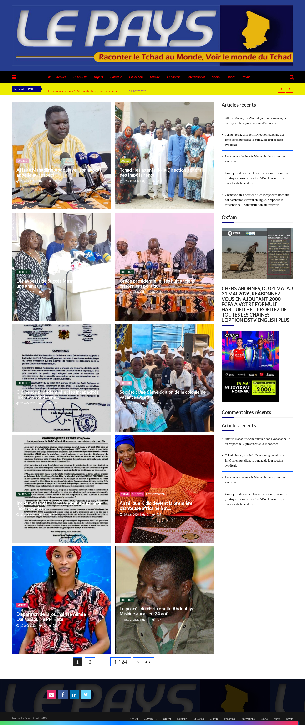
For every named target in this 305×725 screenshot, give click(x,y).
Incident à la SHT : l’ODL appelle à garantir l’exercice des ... (59, 505)
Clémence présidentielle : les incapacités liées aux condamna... (57, 394)
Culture (155, 77)
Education (136, 77)
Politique (116, 77)
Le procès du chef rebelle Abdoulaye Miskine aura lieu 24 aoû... (157, 611)
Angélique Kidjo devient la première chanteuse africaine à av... (156, 505)
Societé (22, 161)
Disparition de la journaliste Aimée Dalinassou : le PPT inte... (51, 616)
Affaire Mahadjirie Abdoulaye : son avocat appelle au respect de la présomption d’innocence (257, 120)
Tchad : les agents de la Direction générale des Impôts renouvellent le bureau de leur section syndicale (254, 139)
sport (230, 77)
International (196, 77)
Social (216, 77)
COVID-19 (80, 77)
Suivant (142, 662)
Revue (246, 77)
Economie (174, 77)
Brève (125, 494)
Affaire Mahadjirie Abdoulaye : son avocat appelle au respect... (58, 172)
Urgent (98, 77)
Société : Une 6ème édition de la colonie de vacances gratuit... (163, 394)
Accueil (61, 77)
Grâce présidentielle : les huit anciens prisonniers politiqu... (157, 283)
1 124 (120, 662)
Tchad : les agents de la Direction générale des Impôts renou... (162, 172)
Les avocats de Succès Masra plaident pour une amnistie (84, 91)
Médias (22, 605)
